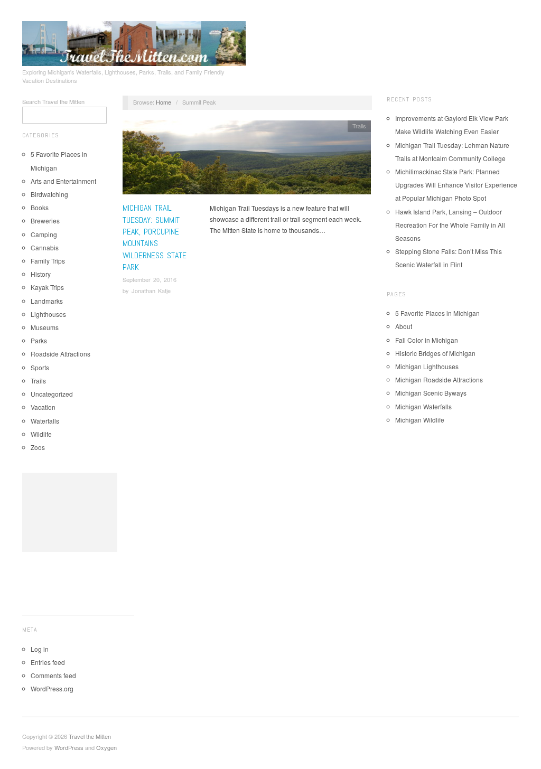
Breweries (45, 220)
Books (40, 207)
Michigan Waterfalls (423, 406)
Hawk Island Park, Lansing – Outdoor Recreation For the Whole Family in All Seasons (450, 224)
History (41, 273)
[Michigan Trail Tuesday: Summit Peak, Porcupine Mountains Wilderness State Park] (247, 160)
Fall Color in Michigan (426, 339)
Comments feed (53, 675)
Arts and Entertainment (63, 180)
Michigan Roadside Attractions (439, 379)
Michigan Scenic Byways (431, 392)
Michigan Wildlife (419, 419)
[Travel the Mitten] (134, 42)
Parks (39, 340)
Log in (40, 648)
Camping (44, 234)
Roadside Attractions (60, 353)
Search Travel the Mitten (53, 101)
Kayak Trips (47, 287)
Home (163, 102)
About (403, 326)
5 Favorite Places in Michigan (437, 312)
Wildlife (41, 433)
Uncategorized (52, 393)
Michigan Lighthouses (427, 366)
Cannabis (45, 247)
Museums (45, 327)
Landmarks (47, 300)
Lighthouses (48, 314)
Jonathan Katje (151, 290)
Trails (38, 380)
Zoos (38, 447)
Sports (40, 367)
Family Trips (48, 260)
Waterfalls (45, 420)
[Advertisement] (69, 512)
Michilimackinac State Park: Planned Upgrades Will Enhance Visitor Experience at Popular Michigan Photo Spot (456, 184)
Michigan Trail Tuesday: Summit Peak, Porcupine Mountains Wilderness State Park (154, 237)
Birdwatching (49, 194)
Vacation (43, 406)
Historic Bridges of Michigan (435, 353)
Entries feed (48, 662)
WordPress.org (52, 688)
